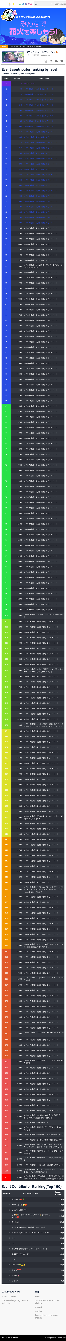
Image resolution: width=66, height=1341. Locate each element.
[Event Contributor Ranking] (45, 61)
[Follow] (61, 61)
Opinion (38, 1311)
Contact (38, 1307)
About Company (9, 1296)
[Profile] (51, 61)
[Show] (56, 61)
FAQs (37, 1296)
